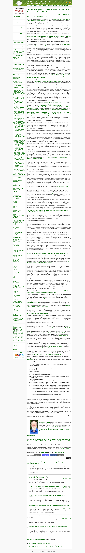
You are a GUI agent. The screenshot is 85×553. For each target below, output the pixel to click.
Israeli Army (17, 130)
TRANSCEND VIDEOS (17, 183)
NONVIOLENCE (16, 195)
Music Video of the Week (17, 321)
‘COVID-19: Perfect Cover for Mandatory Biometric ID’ (47, 193)
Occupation (16, 143)
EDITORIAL (15, 179)
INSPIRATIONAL (16, 305)
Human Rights (17, 119)
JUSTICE (14, 214)
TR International (16, 74)
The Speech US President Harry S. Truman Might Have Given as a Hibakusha (19, 336)
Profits (23, 151)
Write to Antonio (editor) (64, 5)
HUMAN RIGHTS (16, 203)
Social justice (21, 157)
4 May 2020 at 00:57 (66, 466)
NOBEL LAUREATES (16, 189)
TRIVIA (14, 290)
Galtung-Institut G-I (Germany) (18, 82)
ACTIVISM (15, 209)
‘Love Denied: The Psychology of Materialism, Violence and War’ (57, 210)
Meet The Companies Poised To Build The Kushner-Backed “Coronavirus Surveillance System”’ (47, 111)
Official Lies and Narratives (19, 144)
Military (19, 137)
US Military (20, 166)
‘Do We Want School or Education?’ (53, 354)
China (20, 93)
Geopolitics (17, 115)
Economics (21, 105)
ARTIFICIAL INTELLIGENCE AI (18, 250)
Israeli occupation (19, 131)
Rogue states (17, 154)
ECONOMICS (15, 280)
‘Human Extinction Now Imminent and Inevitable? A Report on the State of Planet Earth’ (46, 332)
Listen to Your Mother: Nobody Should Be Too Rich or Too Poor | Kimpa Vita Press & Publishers (48, 516)
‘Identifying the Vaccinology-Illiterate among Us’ (55, 188)
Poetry (21, 149)
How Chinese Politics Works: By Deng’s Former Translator (18, 52)
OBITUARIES (15, 310)
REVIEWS (15, 266)
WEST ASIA (15, 246)
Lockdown (21, 135)
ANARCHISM (15, 284)
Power (19, 151)
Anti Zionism (16, 90)
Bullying (22, 92)
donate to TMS (43, 452)
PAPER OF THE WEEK (17, 184)
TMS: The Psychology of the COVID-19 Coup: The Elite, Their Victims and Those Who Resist (48, 449)
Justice (20, 133)
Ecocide (16, 105)
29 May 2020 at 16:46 (66, 518)
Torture (16, 162)
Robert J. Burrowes (60, 429)
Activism (16, 87)
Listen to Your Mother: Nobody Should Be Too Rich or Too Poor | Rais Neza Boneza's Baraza (48, 526)
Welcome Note (15, 61)
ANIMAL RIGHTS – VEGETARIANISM (16, 300)
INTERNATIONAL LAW (17, 241)
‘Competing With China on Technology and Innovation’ (54, 102)
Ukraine (16, 163)
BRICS (19, 92)
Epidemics (65, 439)
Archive (35, 5)
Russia (22, 154)
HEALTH (14, 258)
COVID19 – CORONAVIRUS (18, 301)
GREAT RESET (15, 278)
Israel (15, 129)
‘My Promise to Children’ (38, 354)
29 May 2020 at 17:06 (66, 529)
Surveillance (21, 161)
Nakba (19, 140)
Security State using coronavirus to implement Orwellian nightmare (49, 114)
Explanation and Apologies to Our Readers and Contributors (19, 333)
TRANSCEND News (16, 181)
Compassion (42, 439)
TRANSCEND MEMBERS (17, 196)
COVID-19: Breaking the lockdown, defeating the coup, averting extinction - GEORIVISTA (47, 486)
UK (22, 162)
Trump (19, 162)
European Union (17, 110)
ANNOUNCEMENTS (16, 185)
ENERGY (14, 219)
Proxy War (16, 152)
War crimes (19, 169)
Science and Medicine (49, 440)
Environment (17, 107)
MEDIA (14, 229)
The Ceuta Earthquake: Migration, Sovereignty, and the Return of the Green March (46, 546)
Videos (49, 5)
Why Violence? (48, 157)
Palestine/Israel (19, 147)
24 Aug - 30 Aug (19, 22)
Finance (18, 111)
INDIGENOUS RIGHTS (17, 261)
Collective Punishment (21, 94)
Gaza (16, 113)
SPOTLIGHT (15, 234)
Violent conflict (21, 168)
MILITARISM (15, 201)
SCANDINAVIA (15, 242)
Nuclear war (22, 141)
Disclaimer (15, 348)
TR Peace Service (16, 78)
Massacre (16, 136)
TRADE (14, 281)
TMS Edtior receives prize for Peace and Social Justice (18, 66)
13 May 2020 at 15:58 (66, 508)
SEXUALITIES (15, 296)
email (37, 455)
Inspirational (16, 123)
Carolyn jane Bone (16, 326)
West (23, 170)
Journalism (16, 133)
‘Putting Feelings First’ (45, 347)
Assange (15, 91)
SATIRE (14, 267)
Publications (15, 59)
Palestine (21, 146)
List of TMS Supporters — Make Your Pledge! (19, 17)
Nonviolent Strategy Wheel (33, 302)
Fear (69, 439)
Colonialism (17, 96)
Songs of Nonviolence (49, 428)
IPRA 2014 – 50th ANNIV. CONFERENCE (17, 320)
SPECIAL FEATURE (16, 272)
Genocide (21, 113)
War (15, 169)
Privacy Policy (15, 349)
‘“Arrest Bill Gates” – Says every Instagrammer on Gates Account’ (47, 81)
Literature (17, 135)
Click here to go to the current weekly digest (36, 539)
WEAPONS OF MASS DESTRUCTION (17, 198)
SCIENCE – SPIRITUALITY (17, 302)
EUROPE (14, 228)
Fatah (15, 111)
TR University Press (16, 81)
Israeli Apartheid (21, 129)
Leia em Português (31, 435)
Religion (19, 153)
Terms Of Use (15, 346)
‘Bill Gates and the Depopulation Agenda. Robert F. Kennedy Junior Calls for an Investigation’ (49, 76)
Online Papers (15, 58)
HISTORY (15, 256)
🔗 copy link (60, 455)
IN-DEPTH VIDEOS (16, 314)
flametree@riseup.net (49, 430)
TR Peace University (16, 77)
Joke (22, 131)
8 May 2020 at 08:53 (67, 487)
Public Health (21, 152)
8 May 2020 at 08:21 (67, 478)
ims (49, 298)
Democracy (17, 102)
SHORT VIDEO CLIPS (17, 315)
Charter (64, 426)
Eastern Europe (21, 103)
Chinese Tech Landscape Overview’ (60, 104)
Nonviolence (17, 141)
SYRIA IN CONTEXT (16, 244)
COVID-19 (17, 98)
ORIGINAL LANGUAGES (17, 313)
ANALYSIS (15, 202)
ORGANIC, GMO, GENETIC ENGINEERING (18, 264)
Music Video (15, 140)
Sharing (56, 440)
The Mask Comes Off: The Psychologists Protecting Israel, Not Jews (43, 545)
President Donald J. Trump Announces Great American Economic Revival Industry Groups (47, 110)
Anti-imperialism (21, 89)
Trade (59, 440)
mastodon (46, 455)
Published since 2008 (50, 551)
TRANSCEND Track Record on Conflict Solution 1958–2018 (18, 69)
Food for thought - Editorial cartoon (19, 112)
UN (19, 163)
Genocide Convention (19, 114)
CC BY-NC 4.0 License (68, 459)
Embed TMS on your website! (19, 357)
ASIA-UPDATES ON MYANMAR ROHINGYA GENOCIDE (18, 221)
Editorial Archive (16, 57)
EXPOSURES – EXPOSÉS (17, 255)
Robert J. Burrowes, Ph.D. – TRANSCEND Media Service (37, 16)
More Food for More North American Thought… (19, 327)
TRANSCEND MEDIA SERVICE (43, 2)
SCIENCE (15, 271)
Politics (16, 151)
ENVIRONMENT (16, 252)
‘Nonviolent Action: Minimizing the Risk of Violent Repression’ (48, 305)
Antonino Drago (16, 338)
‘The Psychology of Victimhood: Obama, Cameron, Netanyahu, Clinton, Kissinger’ (50, 253)
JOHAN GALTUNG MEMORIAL (18, 180)
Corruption (22, 97)
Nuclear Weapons (19, 142)
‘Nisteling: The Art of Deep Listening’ (54, 346)
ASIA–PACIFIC (15, 217)
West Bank (19, 172)
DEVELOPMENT (16, 282)
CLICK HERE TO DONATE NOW (19, 11)
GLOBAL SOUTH (16, 231)
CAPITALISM (15, 251)
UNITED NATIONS (16, 245)
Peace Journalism (42, 5)
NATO (23, 140)
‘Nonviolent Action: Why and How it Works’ (54, 304)
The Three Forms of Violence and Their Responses (19, 330)
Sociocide (15, 158)
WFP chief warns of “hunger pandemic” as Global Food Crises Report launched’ (48, 45)
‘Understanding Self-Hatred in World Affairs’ (38, 211)
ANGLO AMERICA (16, 211)
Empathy (61, 439)
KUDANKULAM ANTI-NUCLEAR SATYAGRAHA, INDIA (18, 287)
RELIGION (15, 273)
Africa (20, 87)
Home (31, 5)
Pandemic (17, 148)
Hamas (19, 117)
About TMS (54, 5)
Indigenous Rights (17, 122)
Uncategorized (15, 317)
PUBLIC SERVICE (16, 288)
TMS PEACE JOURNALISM (18, 188)
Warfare (20, 170)
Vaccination (37, 185)
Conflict (22, 96)
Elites (21, 106)
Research (23, 153)
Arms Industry (22, 90)
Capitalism (16, 93)
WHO (22, 173)
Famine (22, 110)
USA (20, 165)
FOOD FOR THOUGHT (17, 306)
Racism (14, 153)
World (19, 174)
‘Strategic (45, 298)
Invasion (20, 127)
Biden (18, 91)
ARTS (14, 276)
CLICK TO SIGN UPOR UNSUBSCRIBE (19, 29)
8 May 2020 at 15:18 (67, 498)
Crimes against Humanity (19, 99)
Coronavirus (16, 97)
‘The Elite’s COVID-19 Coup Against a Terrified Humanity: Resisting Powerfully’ (48, 291)
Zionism (23, 174)
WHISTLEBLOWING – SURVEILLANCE (17, 260)
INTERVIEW (15, 277)
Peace (21, 148)
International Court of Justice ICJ (19, 124)
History (22, 118)
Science (16, 155)
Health (23, 117)
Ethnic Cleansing (19, 108)
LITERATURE (15, 291)
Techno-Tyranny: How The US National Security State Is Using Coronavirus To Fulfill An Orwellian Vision (48, 113)
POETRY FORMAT (16, 309)
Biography (16, 92)
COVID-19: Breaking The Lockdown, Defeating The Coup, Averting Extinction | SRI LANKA (48, 495)
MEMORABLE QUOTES (17, 210)
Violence (15, 168)
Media (19, 136)
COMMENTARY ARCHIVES (18, 318)
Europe (21, 108)
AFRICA (14, 207)
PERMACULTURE (16, 285)
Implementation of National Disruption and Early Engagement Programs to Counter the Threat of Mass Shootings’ (47, 106)
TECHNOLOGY (15, 205)
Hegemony (17, 118)
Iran (23, 127)
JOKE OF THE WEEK (16, 311)
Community (37, 439)
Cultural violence (19, 101)
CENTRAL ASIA (16, 227)
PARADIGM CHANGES (17, 262)
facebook (54, 455)
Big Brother (22, 91)
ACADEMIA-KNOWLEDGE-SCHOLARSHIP (18, 248)
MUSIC (14, 292)
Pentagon (17, 149)
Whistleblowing (18, 173)
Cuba (24, 100)
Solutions (20, 158)
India (22, 121)
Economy (17, 106)
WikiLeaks (15, 174)
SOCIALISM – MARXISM (17, 254)
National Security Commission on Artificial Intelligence (38, 104)
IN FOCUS (15, 206)
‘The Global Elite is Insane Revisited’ (35, 210)
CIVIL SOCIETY (16, 294)
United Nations (65, 440)
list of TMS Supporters (59, 452)
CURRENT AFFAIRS (16, 295)
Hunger (23, 119)
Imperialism (18, 121)
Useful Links (15, 345)
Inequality (23, 122)
